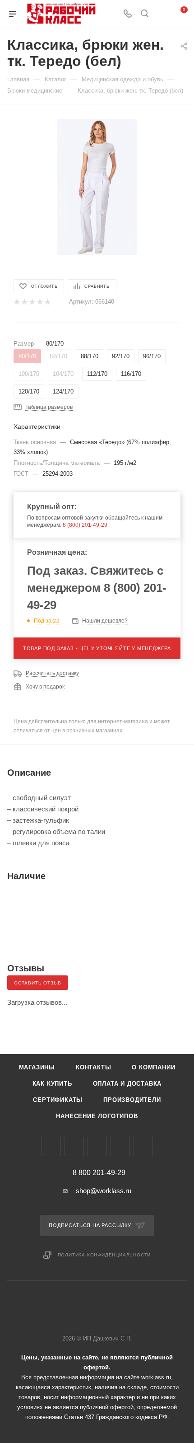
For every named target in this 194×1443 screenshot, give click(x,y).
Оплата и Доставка (127, 1083)
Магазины (37, 1067)
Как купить (52, 1083)
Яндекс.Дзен (143, 1146)
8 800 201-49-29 (99, 1172)
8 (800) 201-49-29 (85, 525)
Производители (132, 1099)
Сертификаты (58, 1099)
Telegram (74, 1146)
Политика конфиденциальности (104, 1254)
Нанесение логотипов (97, 1116)
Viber (97, 1146)
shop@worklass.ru (103, 1191)
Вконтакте (51, 1146)
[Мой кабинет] (161, 14)
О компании (153, 1067)
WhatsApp (120, 1146)
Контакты (93, 1067)
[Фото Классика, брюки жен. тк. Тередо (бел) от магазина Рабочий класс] (96, 186)
